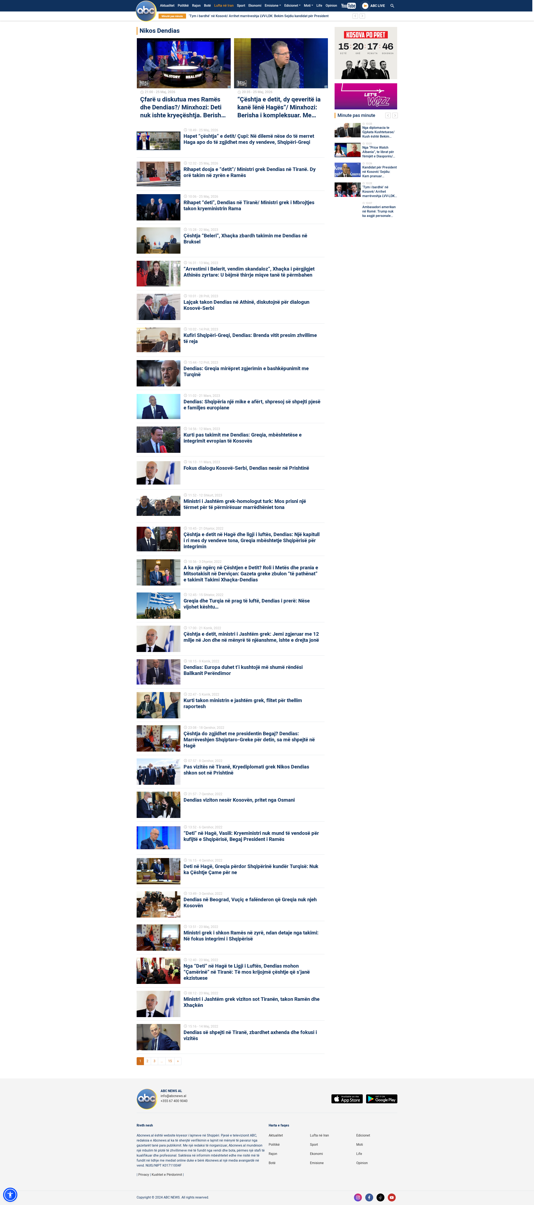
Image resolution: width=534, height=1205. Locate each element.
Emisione (271, 5)
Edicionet (291, 5)
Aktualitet (167, 5)
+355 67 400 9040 (174, 1101)
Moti (307, 5)
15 (170, 1061)
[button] (10, 1195)
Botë (207, 5)
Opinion (331, 5)
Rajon (196, 5)
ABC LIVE (377, 6)
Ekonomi (254, 5)
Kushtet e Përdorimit (167, 1174)
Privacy (143, 1174)
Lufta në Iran (224, 5)
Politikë (183, 5)
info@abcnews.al (173, 1096)
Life (319, 5)
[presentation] (388, 116)
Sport (241, 5)
